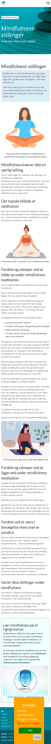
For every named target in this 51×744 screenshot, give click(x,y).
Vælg (37, 737)
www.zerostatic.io (8, 740)
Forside (4, 714)
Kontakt (4, 720)
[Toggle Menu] (47, 3)
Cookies (4, 723)
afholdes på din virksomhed (16, 662)
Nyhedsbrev (6, 726)
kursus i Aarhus (10, 653)
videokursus (40, 653)
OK (30, 730)
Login (3, 717)
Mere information (29, 723)
